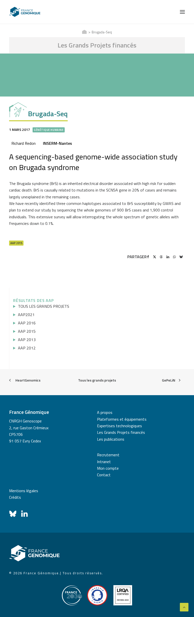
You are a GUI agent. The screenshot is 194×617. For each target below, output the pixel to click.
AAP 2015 (16, 243)
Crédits (15, 497)
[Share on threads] (161, 256)
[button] (182, 12)
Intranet (104, 462)
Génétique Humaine (48, 130)
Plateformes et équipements (122, 419)
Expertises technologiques (119, 426)
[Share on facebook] (148, 256)
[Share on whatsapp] (174, 256)
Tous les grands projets (97, 380)
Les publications (110, 439)
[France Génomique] (24, 12)
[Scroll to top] (184, 607)
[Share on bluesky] (181, 256)
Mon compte (108, 468)
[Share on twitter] (155, 256)
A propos (104, 412)
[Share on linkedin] (168, 256)
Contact (104, 475)
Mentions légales (23, 491)
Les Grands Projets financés (121, 432)
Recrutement (108, 455)
